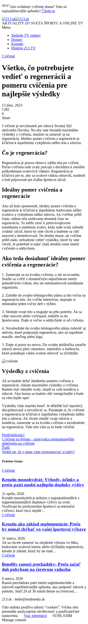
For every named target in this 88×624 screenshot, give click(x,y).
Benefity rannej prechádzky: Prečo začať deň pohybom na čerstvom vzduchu (41, 567)
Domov (17, 40)
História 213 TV (23, 48)
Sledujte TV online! (26, 35)
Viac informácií (35, 616)
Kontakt (17, 44)
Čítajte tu (48, 11)
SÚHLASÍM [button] (62, 616)
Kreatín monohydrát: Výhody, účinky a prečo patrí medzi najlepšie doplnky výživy (43, 482)
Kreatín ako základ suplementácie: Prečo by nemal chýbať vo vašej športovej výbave (44, 527)
